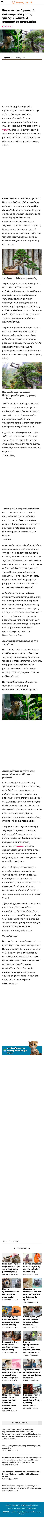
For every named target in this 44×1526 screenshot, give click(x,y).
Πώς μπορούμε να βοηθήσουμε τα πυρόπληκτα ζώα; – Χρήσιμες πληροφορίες (32, 1400)
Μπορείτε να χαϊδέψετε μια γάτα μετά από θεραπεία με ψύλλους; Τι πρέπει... (32, 1294)
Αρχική (8, 1505)
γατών (5, 130)
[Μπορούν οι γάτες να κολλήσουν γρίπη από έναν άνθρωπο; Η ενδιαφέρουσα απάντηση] (11, 1389)
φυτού (20, 846)
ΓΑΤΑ (5, 1241)
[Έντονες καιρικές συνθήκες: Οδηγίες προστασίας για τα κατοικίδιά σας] (11, 1311)
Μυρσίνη (6, 58)
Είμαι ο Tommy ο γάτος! (16, 1508)
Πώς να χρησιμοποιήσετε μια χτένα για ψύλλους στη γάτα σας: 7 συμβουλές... (32, 1347)
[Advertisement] (22, 83)
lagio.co (22, 1514)
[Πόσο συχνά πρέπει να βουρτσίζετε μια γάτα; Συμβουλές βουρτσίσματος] (11, 1258)
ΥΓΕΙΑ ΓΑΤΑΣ (15, 1241)
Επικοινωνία (31, 1508)
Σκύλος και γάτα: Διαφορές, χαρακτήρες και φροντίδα (21, 1447)
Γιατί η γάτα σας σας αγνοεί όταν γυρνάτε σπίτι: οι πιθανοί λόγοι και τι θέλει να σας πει (21, 1487)
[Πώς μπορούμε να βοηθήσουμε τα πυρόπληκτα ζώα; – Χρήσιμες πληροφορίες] (32, 1389)
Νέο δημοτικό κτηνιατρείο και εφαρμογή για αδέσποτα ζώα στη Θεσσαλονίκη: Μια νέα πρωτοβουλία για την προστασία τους (21, 1460)
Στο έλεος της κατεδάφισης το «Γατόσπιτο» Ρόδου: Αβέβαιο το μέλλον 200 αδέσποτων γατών (21, 1474)
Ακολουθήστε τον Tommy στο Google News (17, 1050)
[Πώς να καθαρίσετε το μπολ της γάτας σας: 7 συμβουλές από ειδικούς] (32, 1258)
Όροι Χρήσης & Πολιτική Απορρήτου (25, 1505)
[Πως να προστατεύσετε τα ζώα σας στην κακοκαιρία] (11, 1283)
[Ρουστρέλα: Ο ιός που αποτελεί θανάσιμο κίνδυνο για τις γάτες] (11, 1336)
